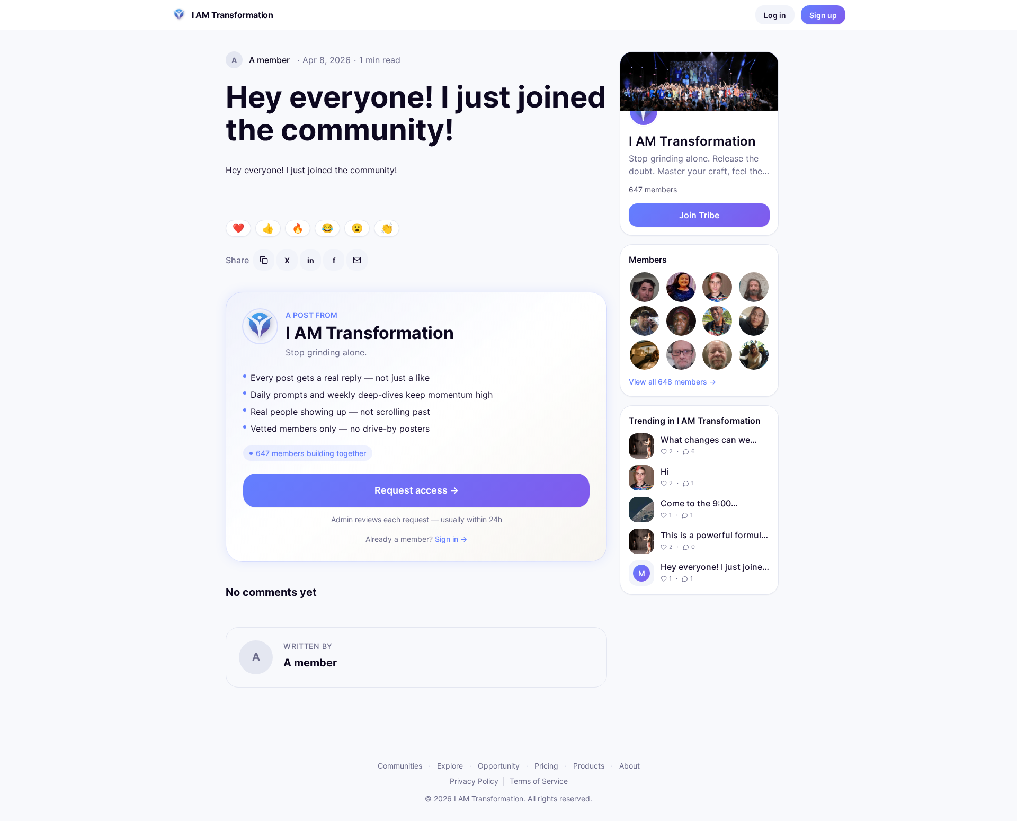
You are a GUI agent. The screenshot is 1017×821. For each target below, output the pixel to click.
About (629, 765)
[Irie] (717, 321)
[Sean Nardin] (645, 287)
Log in (775, 15)
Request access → (416, 490)
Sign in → (451, 538)
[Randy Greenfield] (717, 355)
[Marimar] (681, 287)
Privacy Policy (474, 781)
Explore (450, 765)
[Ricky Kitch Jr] (754, 287)
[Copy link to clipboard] (263, 260)
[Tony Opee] (645, 355)
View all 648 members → (672, 381)
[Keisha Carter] (681, 321)
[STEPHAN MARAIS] (717, 287)
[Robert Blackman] (645, 321)
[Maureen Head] (754, 355)
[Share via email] (357, 260)
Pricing (546, 765)
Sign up (823, 15)
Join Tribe (699, 215)
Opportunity (499, 765)
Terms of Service (539, 781)
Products (588, 765)
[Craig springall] (681, 355)
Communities (400, 765)
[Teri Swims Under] (754, 321)
